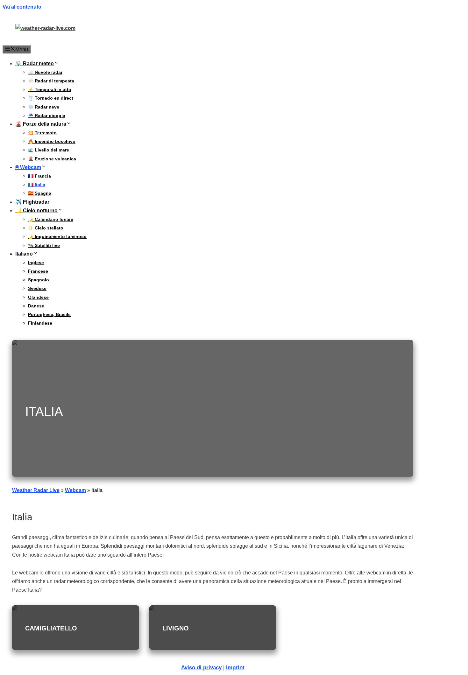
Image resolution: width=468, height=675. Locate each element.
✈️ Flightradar (32, 202)
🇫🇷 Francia (39, 176)
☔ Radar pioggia (46, 115)
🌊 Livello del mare (48, 149)
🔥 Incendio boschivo (51, 141)
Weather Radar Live (36, 490)
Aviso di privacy (201, 667)
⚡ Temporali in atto (49, 89)
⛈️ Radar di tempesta (51, 80)
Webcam (75, 490)
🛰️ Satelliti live (44, 245)
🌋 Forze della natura (40, 124)
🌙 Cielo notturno (36, 210)
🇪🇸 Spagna (39, 193)
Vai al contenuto (22, 7)
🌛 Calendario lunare (50, 219)
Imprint (235, 667)
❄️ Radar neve (43, 106)
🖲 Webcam (28, 167)
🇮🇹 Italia (36, 184)
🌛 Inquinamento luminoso (57, 236)
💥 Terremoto (42, 132)
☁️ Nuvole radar (45, 72)
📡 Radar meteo (34, 63)
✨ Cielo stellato (45, 227)
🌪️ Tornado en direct (50, 98)
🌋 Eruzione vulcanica (52, 158)
